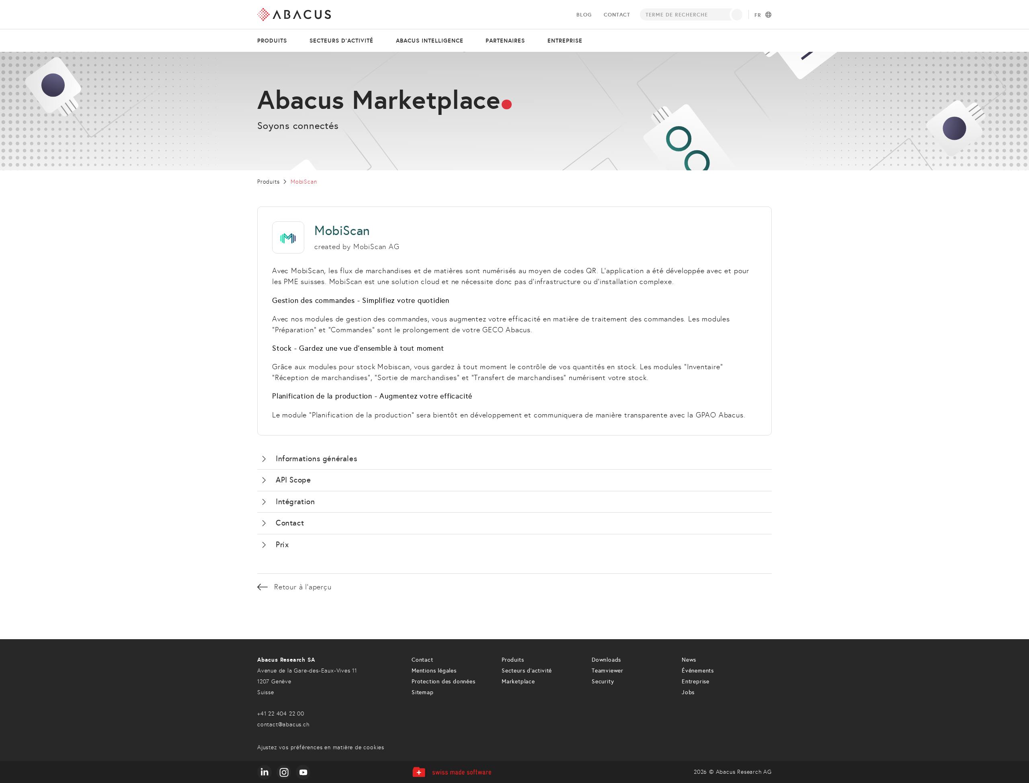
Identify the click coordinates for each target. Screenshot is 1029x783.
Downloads (606, 659)
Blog (583, 14)
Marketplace (518, 681)
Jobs (688, 692)
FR (757, 15)
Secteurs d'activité (341, 40)
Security (603, 681)
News (689, 659)
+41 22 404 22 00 (280, 713)
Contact (617, 14)
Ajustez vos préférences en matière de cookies (320, 747)
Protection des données (444, 681)
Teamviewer (607, 670)
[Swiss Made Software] (452, 772)
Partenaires (505, 40)
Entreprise (564, 40)
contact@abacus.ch (283, 724)
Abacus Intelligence (429, 40)
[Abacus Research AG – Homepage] (294, 14)
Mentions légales (434, 670)
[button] (514, 459)
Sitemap (423, 692)
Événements (698, 670)
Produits (272, 40)
